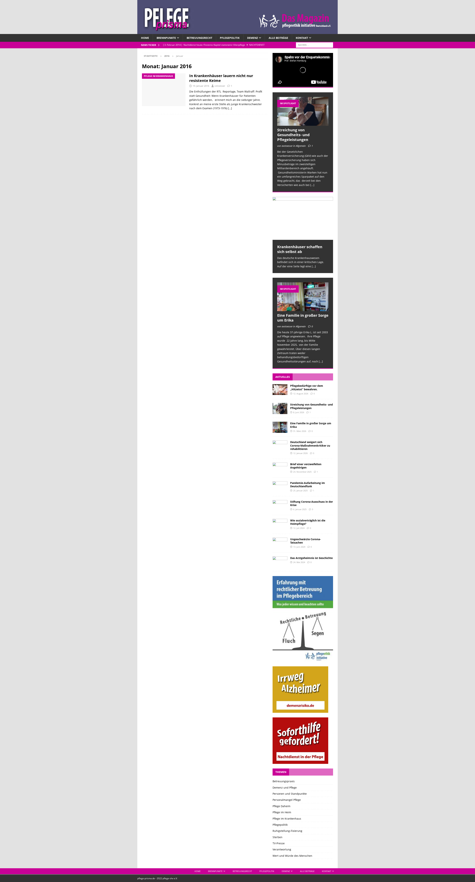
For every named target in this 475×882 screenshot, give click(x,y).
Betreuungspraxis (284, 781)
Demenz (252, 38)
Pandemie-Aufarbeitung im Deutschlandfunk (307, 484)
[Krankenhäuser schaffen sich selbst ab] (303, 218)
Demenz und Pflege (285, 787)
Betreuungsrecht (199, 38)
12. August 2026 (300, 393)
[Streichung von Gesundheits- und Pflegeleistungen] (302, 111)
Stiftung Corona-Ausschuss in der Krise (311, 503)
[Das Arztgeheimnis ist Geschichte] (280, 562)
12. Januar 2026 (300, 453)
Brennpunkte (166, 38)
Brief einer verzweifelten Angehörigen (305, 465)
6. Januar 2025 (300, 509)
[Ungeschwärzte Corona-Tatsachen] (280, 543)
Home (145, 38)
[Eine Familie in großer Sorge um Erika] (302, 296)
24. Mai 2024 (299, 562)
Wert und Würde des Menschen (292, 855)
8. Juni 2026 (298, 412)
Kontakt (302, 38)
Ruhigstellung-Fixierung (287, 831)
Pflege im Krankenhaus (287, 818)
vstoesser (219, 85)
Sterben (277, 837)
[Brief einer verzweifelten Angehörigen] (280, 468)
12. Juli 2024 (298, 528)
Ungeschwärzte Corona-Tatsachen (305, 540)
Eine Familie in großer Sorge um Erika (302, 318)
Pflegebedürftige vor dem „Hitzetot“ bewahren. (306, 387)
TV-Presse (279, 843)
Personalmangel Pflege (287, 800)
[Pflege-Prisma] (237, 32)
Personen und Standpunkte (290, 793)
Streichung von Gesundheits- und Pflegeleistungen (293, 134)
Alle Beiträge (278, 38)
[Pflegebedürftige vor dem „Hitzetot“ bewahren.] (280, 389)
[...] (312, 185)
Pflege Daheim (281, 806)
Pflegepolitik (230, 38)
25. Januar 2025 (300, 490)
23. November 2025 (302, 471)
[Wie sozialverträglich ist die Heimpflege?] (280, 524)
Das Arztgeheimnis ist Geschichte (311, 558)
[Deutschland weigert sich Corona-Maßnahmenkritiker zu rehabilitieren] (280, 446)
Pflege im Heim (282, 812)
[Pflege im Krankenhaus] (164, 89)
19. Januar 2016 (201, 85)
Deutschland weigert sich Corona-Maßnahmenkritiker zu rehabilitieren (310, 445)
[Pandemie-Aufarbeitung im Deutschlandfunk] (280, 486)
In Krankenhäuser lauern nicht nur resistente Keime (221, 78)
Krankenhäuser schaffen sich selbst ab (299, 249)
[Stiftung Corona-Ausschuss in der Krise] (280, 505)
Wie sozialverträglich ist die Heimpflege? (307, 522)
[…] (230, 108)
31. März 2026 (299, 431)
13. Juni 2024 (299, 546)
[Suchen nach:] (314, 45)
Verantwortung (282, 849)
